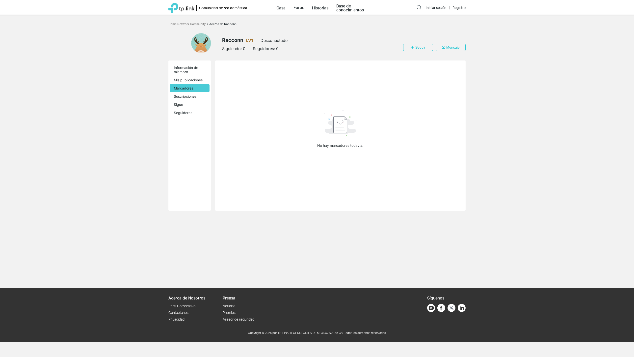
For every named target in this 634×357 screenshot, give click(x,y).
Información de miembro (186, 69)
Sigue (178, 104)
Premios (229, 312)
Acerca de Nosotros (186, 297)
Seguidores (183, 113)
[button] (281, 7)
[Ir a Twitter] (451, 308)
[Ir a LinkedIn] (462, 308)
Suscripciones (185, 96)
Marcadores (183, 88)
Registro (459, 7)
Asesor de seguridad (238, 319)
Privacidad (176, 319)
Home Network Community (187, 24)
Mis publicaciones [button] (188, 80)
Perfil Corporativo (181, 306)
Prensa (229, 297)
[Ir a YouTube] (431, 308)
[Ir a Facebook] (441, 308)
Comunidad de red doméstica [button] (223, 8)
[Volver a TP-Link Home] (181, 7)
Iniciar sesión (436, 7)
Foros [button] (298, 7)
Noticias (229, 306)
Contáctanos (178, 312)
